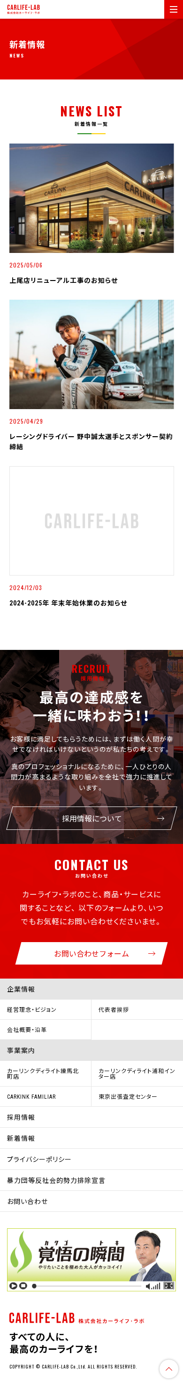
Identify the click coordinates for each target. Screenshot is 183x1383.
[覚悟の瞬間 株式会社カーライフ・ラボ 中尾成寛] (91, 1259)
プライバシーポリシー (39, 1159)
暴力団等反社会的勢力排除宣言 (56, 1180)
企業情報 (21, 989)
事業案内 (21, 1050)
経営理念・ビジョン (32, 1009)
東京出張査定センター (128, 1096)
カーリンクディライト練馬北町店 (43, 1073)
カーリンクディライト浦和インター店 (137, 1073)
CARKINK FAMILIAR (31, 1096)
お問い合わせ (27, 1201)
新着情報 (21, 1138)
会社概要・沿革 (27, 1029)
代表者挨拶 (114, 1009)
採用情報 (21, 1117)
